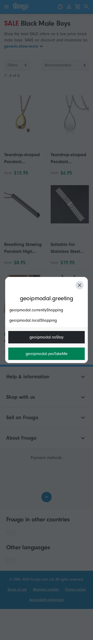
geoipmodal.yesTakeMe (47, 353)
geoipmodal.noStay (46, 337)
